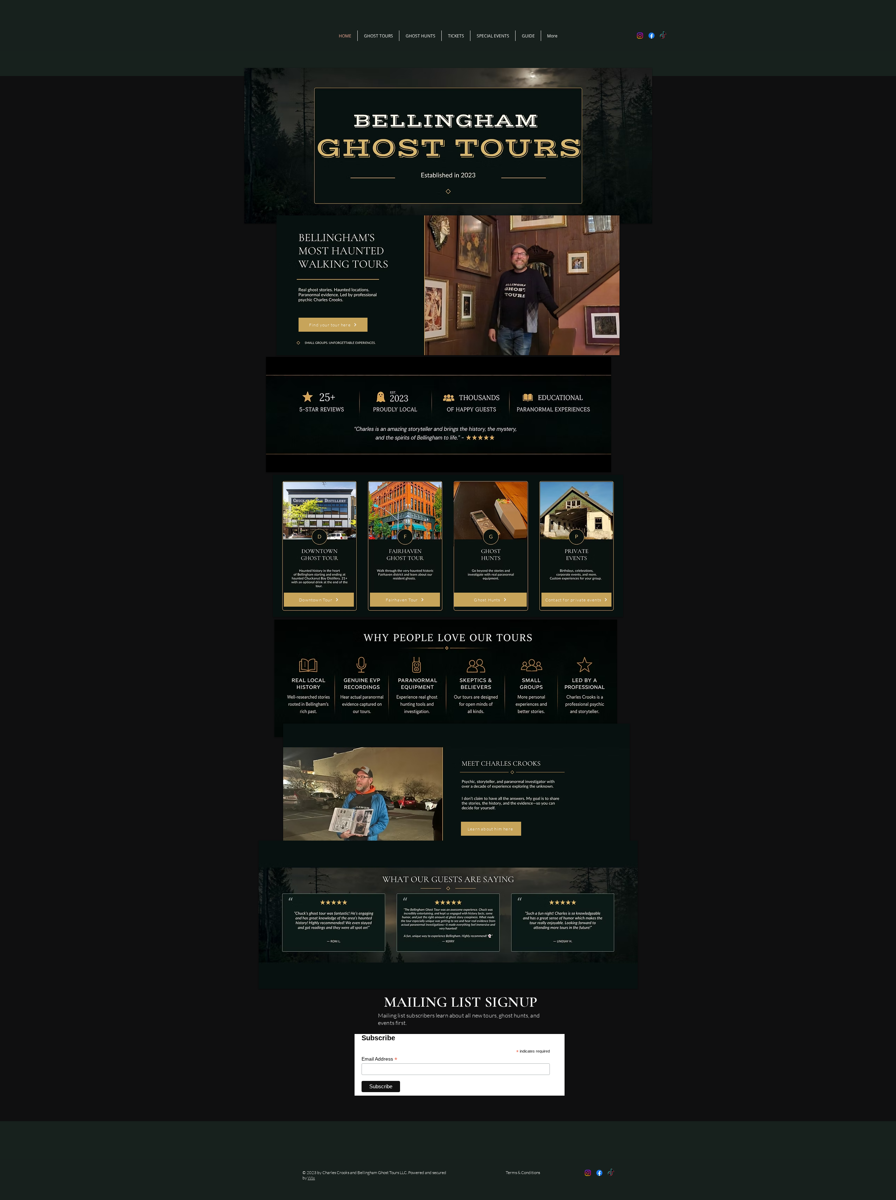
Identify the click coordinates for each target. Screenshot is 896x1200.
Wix (311, 1177)
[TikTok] (663, 36)
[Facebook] (652, 36)
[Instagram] (640, 36)
